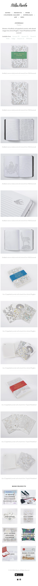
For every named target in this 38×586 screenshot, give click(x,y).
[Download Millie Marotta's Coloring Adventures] (19, 575)
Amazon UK (15, 36)
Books (7, 13)
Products (18, 13)
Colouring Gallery (12, 15)
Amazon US (25, 36)
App (15, 17)
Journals (19, 23)
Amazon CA (20, 38)
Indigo (13, 38)
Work (27, 13)
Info (22, 17)
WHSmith (29, 38)
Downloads (28, 15)
